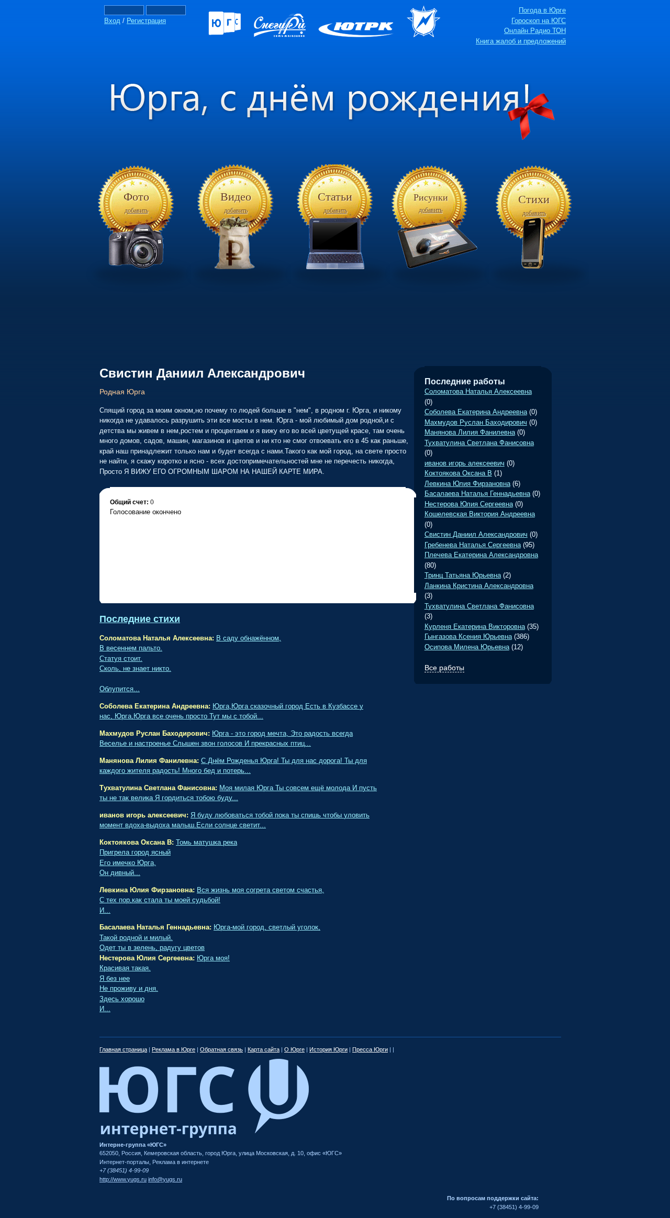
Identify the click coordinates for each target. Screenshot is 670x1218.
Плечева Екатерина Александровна (481, 555)
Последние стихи (139, 619)
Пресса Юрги (370, 1049)
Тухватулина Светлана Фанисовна (479, 443)
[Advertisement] (335, 313)
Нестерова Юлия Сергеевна (469, 504)
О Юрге (294, 1049)
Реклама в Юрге (173, 1049)
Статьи (335, 196)
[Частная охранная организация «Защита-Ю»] (429, 35)
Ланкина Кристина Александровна (479, 586)
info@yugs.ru (165, 1179)
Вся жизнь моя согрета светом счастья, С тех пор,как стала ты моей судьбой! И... (211, 900)
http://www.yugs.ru (123, 1179)
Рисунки (431, 197)
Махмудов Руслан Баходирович (476, 422)
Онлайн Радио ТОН (535, 31)
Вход (112, 21)
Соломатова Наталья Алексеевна (478, 391)
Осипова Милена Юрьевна (467, 647)
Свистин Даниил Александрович (476, 534)
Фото (136, 196)
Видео (235, 196)
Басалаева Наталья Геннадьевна (477, 493)
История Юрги (328, 1049)
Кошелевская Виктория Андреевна (480, 514)
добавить (136, 210)
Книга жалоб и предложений (521, 41)
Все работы (444, 667)
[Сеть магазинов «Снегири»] (285, 35)
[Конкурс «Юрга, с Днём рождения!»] (335, 138)
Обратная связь (221, 1049)
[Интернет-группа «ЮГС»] (204, 1136)
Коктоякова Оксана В (458, 473)
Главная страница (123, 1049)
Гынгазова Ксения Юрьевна (468, 636)
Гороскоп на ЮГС (538, 21)
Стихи (534, 199)
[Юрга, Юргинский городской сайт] (230, 35)
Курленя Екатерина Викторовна (475, 626)
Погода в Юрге (542, 10)
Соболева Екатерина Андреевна (476, 412)
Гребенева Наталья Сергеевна (473, 545)
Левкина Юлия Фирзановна (467, 484)
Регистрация (146, 21)
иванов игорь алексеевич (465, 463)
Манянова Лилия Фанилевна (470, 432)
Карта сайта (264, 1049)
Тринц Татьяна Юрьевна (463, 575)
